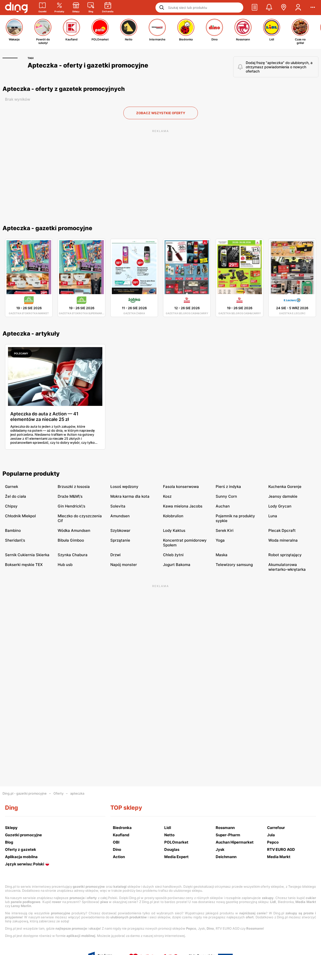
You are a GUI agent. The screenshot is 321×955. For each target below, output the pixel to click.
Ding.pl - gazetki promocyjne (25, 793)
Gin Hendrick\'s (71, 506)
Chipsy (11, 506)
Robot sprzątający (285, 554)
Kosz (167, 496)
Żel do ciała (15, 496)
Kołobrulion (173, 516)
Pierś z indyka (228, 486)
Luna (272, 516)
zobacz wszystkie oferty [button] (160, 113)
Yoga (220, 540)
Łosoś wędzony (124, 486)
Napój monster (123, 564)
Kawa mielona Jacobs (182, 506)
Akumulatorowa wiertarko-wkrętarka (287, 567)
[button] (254, 7)
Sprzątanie (120, 540)
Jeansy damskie (282, 496)
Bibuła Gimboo (71, 540)
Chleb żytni (173, 554)
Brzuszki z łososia (74, 486)
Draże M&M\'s (70, 496)
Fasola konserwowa (181, 486)
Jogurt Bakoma (176, 564)
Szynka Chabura (73, 554)
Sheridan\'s (15, 540)
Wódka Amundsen (74, 530)
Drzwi (115, 554)
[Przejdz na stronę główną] (16, 7)
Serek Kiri (224, 530)
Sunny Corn (226, 496)
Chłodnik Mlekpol (20, 516)
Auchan (223, 506)
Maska (221, 554)
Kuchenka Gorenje (284, 486)
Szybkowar (120, 530)
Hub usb (65, 564)
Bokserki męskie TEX (24, 564)
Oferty (58, 793)
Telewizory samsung (234, 564)
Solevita (117, 506)
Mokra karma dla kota (129, 496)
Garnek (11, 486)
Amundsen (120, 516)
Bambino (13, 530)
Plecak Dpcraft (282, 530)
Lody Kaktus (174, 530)
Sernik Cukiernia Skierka (27, 554)
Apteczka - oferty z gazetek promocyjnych (64, 88)
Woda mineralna (283, 540)
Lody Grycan (279, 506)
